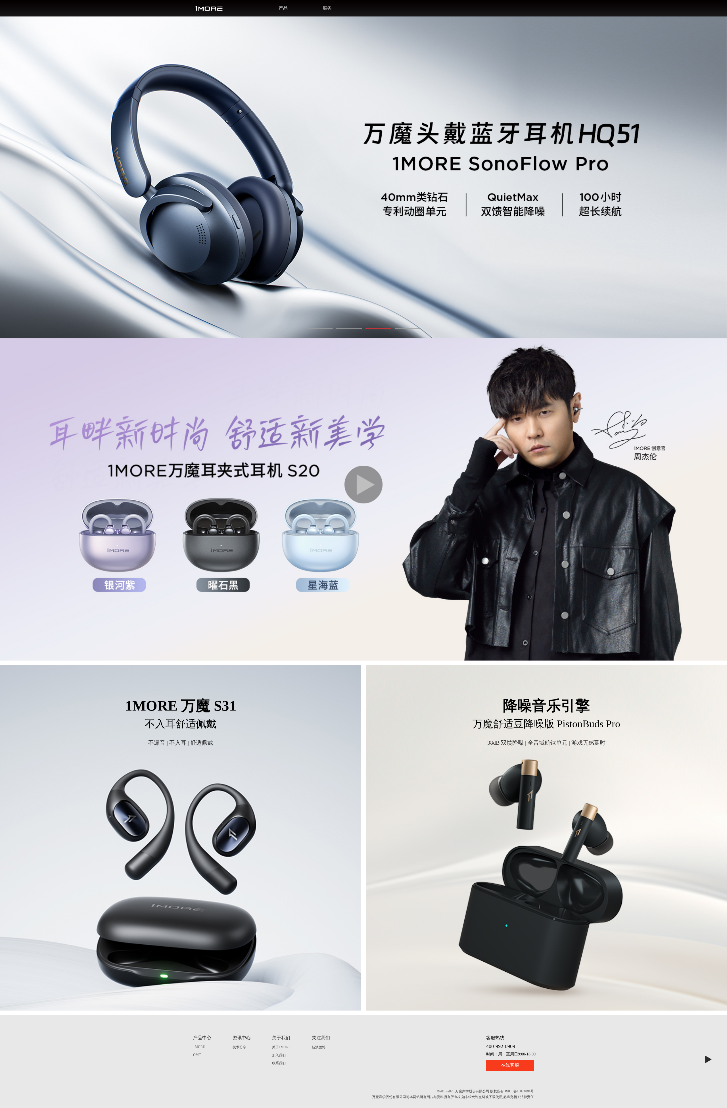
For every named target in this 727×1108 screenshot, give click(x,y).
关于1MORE (281, 1047)
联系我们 (279, 1063)
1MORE (199, 1047)
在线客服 (510, 1065)
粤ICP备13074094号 (519, 1091)
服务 (327, 8)
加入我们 (279, 1055)
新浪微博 (318, 1047)
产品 (283, 8)
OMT (197, 1055)
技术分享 (239, 1047)
